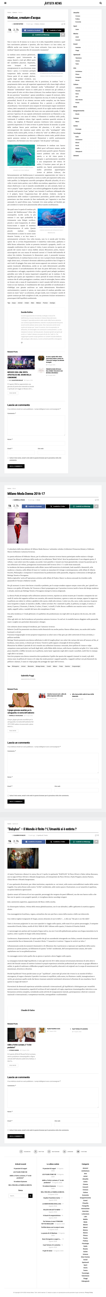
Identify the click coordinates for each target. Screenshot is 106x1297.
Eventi (75, 44)
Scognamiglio (76, 666)
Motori (77, 142)
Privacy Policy (89, 1292)
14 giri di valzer (47, 1251)
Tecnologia (77, 133)
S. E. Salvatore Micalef (16, 380)
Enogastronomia (78, 111)
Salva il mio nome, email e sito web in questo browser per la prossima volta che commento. (35, 459)
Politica (77, 19)
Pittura (77, 74)
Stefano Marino (14, 1050)
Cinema (77, 61)
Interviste (78, 47)
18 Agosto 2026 (25, 1050)
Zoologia (52, 303)
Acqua (14, 303)
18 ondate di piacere (20, 1181)
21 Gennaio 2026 (52, 698)
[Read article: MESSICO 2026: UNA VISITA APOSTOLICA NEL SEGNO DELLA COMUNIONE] (21, 362)
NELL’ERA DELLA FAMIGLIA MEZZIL (20, 1185)
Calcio (77, 29)
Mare (32, 303)
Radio (77, 136)
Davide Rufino (18, 24)
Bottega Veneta (40, 666)
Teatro (77, 64)
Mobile (77, 148)
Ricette (77, 114)
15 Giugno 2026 (51, 375)
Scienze (15, 12)
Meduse (38, 303)
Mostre (77, 80)
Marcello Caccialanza (16, 715)
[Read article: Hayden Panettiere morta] (42, 1030)
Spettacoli (76, 54)
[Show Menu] (5, 3)
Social (77, 145)
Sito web (40, 448)
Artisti (77, 37)
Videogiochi (78, 151)
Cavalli (49, 666)
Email (10, 449)
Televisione (78, 58)
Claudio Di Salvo (19, 835)
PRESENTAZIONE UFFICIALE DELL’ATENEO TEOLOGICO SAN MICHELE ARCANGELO (54, 371)
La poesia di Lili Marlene (49, 1233)
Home (9, 12)
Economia (78, 22)
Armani (23, 666)
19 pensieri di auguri (20, 1168)
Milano (55, 666)
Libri (76, 96)
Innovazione (78, 139)
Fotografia (78, 77)
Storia (77, 94)
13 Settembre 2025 (78, 699)
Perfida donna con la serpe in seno (52, 1227)
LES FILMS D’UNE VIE (20, 1172)
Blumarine (31, 666)
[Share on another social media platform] (63, 35)
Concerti (77, 40)
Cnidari (27, 303)
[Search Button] (101, 3)
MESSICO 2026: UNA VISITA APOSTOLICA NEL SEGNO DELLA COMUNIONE (19, 374)
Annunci (76, 155)
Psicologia (78, 129)
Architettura (78, 71)
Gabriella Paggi (19, 500)
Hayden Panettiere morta (53, 1028)
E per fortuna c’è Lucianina (80, 1029)
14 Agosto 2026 (77, 1031)
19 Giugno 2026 (51, 365)
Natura (20, 12)
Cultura (75, 84)
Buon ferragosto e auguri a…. (51, 1239)
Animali (20, 303)
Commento (11, 413)
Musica (75, 33)
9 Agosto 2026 (29, 380)
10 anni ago (29, 24)
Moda (75, 107)
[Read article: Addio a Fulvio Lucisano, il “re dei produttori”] (21, 1035)
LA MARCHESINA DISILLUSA (51, 1204)
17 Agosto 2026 (52, 1031)
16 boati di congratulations (52, 1215)
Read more (13, 393)
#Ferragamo (15, 666)
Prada (61, 666)
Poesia (77, 102)
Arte (74, 68)
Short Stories (79, 99)
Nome (10, 439)
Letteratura (78, 88)
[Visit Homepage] (53, 3)
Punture (45, 303)
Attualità (12, 367)
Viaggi (77, 50)
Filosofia (77, 91)
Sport (75, 26)
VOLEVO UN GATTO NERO (51, 1210)
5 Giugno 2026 (29, 715)
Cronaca (77, 16)
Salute (75, 126)
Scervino (67, 666)
